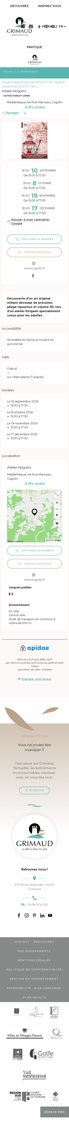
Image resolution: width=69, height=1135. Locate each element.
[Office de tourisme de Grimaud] (34, 837)
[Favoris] (47, 26)
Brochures (43, 941)
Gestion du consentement (34, 978)
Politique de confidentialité (34, 969)
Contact (22, 941)
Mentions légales (34, 960)
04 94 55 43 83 (34, 904)
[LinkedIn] (42, 915)
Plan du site (34, 997)
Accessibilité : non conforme (34, 988)
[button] (53, 27)
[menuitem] (19, 6)
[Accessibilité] (39, 27)
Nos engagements (34, 951)
